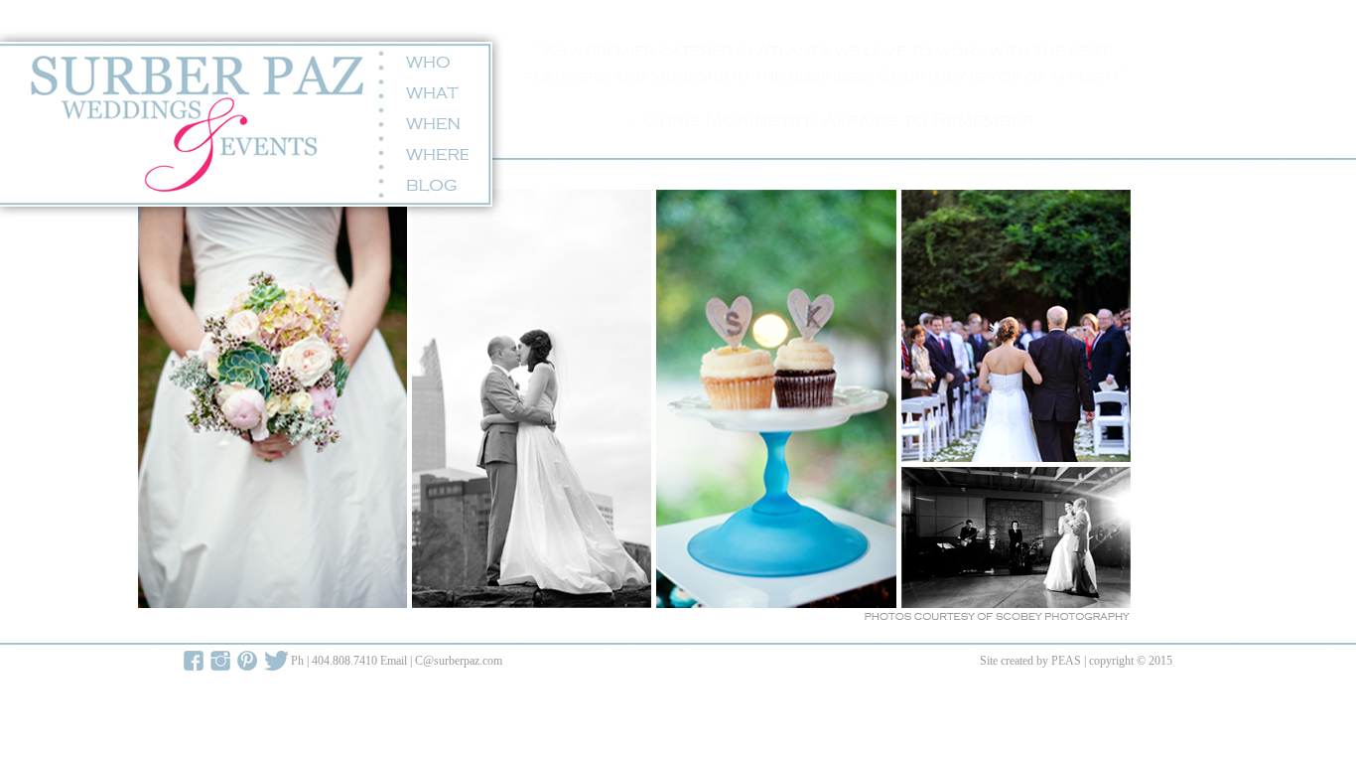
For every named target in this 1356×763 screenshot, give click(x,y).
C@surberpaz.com (458, 661)
